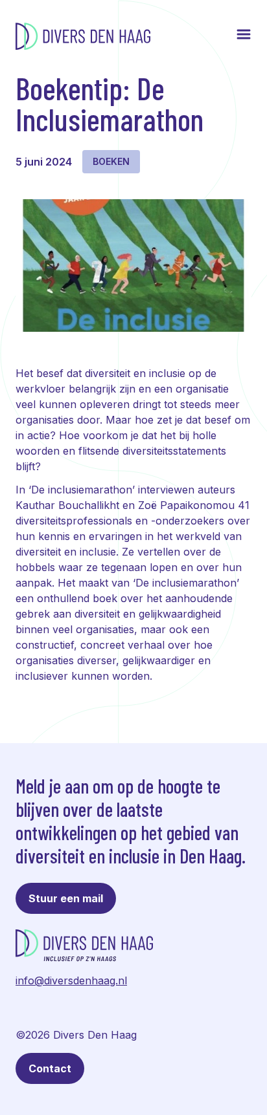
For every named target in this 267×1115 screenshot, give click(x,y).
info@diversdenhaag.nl (71, 980)
